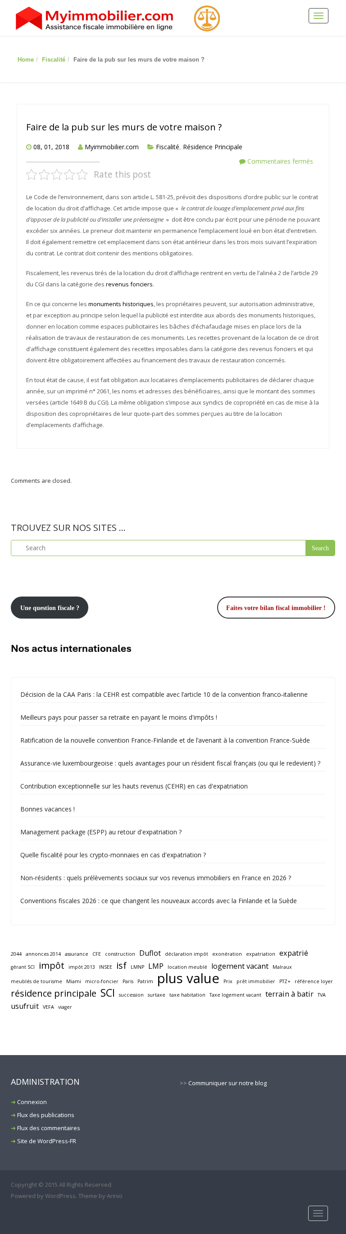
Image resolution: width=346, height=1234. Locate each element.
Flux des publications (45, 1115)
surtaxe (156, 995)
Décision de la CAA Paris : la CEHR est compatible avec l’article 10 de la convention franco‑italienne (164, 694)
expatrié (293, 953)
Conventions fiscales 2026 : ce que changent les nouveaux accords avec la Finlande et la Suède (158, 900)
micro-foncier (101, 981)
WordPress (60, 1196)
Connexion (32, 1102)
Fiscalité (53, 59)
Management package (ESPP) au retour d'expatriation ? (101, 832)
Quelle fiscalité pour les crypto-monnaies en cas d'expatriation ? (113, 855)
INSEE (105, 967)
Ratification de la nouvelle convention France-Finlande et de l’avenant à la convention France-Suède (165, 740)
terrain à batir (289, 994)
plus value (188, 978)
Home (26, 59)
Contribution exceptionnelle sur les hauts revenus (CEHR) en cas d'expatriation (134, 786)
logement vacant (240, 966)
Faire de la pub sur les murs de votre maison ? (124, 127)
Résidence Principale (212, 147)
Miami (73, 981)
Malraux (282, 967)
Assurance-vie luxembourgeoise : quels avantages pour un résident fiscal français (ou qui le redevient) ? (170, 763)
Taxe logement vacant (235, 995)
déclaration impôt (186, 954)
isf (121, 965)
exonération (227, 954)
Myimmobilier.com (112, 147)
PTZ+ (285, 981)
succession (131, 995)
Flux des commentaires (48, 1128)
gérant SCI (23, 967)
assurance (76, 954)
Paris (128, 981)
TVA (322, 995)
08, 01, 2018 (51, 147)
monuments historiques (121, 304)
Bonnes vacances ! (47, 809)
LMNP (137, 967)
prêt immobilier (256, 981)
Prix (227, 981)
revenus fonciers (129, 284)
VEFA (48, 1007)
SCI (107, 992)
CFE (96, 954)
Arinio (115, 1196)
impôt (51, 965)
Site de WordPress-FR (46, 1141)
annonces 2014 (43, 954)
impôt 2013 (81, 967)
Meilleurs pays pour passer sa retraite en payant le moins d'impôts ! (118, 717)
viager (65, 1007)
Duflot (150, 953)
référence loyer (314, 981)
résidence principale (53, 993)
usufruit (25, 1006)
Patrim (145, 981)
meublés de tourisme (36, 981)
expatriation (260, 954)
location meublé (187, 967)
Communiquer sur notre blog (227, 1083)
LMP (156, 966)
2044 (16, 954)
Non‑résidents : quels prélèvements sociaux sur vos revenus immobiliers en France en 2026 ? (155, 877)
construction (120, 954)
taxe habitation (187, 995)
